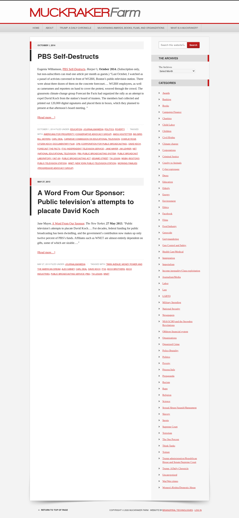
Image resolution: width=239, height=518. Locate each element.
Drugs (165, 175)
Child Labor (168, 124)
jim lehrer (125, 148)
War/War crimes (170, 481)
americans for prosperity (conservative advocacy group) (78, 133)
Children (166, 131)
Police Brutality (170, 350)
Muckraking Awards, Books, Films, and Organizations (131, 27)
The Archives (165, 67)
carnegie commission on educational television (92, 138)
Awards (166, 93)
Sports (165, 420)
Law (164, 289)
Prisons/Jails (168, 369)
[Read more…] (46, 117)
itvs (104, 268)
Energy (166, 194)
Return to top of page (54, 509)
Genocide (167, 232)
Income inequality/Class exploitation (181, 270)
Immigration (168, 258)
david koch (134, 143)
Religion (166, 395)
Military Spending (171, 302)
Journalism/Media (93, 129)
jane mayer (111, 148)
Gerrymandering (170, 239)
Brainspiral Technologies (178, 509)
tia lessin (114, 158)
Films (165, 220)
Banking (166, 99)
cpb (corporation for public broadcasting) (101, 143)
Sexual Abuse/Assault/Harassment (179, 407)
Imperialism (168, 264)
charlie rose (128, 138)
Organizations (169, 337)
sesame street (100, 158)
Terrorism (167, 433)
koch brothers (116, 268)
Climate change (170, 143)
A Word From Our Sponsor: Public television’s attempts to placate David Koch (86, 201)
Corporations (169, 150)
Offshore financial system (175, 331)
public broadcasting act (76, 158)
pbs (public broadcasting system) (96, 153)
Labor (165, 283)
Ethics (165, 207)
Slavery (166, 414)
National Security (171, 308)
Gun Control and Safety (174, 245)
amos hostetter (122, 133)
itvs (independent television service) (82, 148)
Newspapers (168, 315)
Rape (165, 388)
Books (165, 105)
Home (36, 27)
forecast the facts (48, 148)
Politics (109, 129)
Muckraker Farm (119, 12)
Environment (169, 200)
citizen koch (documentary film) (56, 143)
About (49, 27)
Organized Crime (171, 344)
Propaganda (168, 376)
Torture (166, 452)
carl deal (57, 138)
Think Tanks (168, 445)
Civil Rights (168, 137)
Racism (166, 382)
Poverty (120, 129)
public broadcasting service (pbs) (70, 273)
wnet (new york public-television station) (92, 163)
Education (76, 129)
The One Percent (170, 439)
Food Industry (169, 226)
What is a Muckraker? (184, 27)
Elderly (166, 188)
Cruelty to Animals (171, 162)
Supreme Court (170, 426)
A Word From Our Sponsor (68, 223)
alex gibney (68, 268)
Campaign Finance (171, 112)
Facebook (167, 213)
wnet (106, 273)
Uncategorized (169, 474)
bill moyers (44, 138)
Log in (198, 509)
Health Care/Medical (173, 251)
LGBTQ (166, 296)
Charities (167, 118)
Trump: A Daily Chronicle (75, 27)
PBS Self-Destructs (68, 56)
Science (166, 401)
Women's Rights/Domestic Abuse (179, 487)
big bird (137, 133)
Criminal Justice (170, 156)
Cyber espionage (170, 169)
